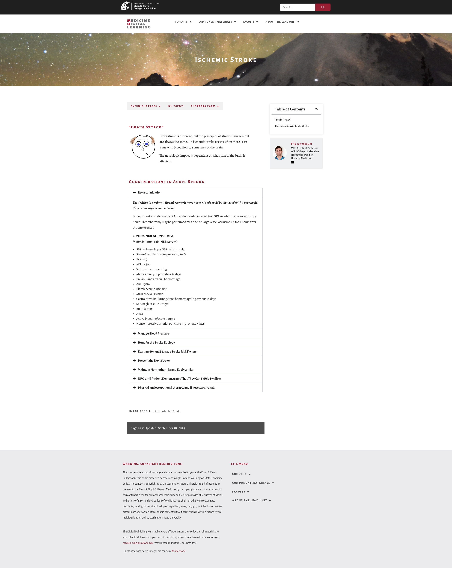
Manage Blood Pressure (154, 333)
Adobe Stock (178, 551)
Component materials (215, 21)
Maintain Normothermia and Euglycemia (165, 369)
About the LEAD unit (281, 21)
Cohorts (181, 21)
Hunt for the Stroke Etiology (156, 342)
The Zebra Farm (203, 106)
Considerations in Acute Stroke (292, 126)
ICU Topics (176, 106)
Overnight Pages (144, 106)
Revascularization (149, 192)
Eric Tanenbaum (301, 143)
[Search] (323, 7)
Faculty (249, 21)
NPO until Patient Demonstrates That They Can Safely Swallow (179, 378)
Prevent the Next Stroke (154, 360)
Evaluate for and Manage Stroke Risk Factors (167, 351)
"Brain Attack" (283, 119)
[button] (195, 192)
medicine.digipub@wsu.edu (138, 542)
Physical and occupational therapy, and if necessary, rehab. (176, 387)
